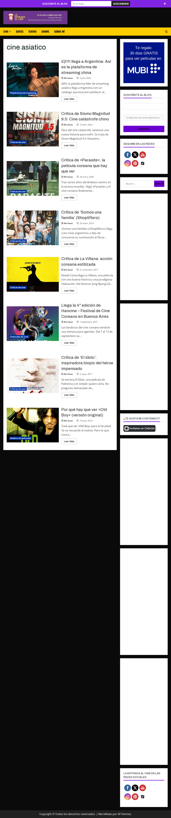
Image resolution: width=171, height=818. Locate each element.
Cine (5, 31)
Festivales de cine (19, 336)
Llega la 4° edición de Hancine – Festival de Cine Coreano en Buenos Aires (33, 323)
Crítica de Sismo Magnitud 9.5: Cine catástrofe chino (33, 129)
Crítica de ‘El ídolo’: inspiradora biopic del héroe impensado (33, 375)
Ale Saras (68, 78)
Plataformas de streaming (23, 92)
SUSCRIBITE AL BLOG (54, 3)
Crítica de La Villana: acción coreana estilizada (33, 274)
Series (19, 31)
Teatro (32, 31)
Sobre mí (59, 31)
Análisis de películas (20, 438)
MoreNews (105, 814)
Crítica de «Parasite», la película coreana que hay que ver (33, 178)
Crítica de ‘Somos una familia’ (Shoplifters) (33, 228)
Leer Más (70, 99)
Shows (45, 31)
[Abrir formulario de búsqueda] (166, 31)
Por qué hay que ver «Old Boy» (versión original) (33, 425)
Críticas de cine (18, 142)
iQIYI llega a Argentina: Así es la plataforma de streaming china (33, 79)
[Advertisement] (143, 247)
